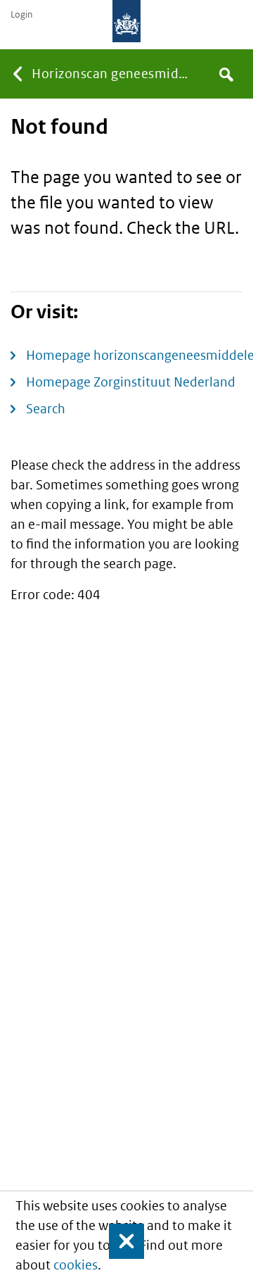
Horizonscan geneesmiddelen (114, 73)
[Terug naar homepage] (126, 21)
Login (21, 14)
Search (45, 409)
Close (120, 1241)
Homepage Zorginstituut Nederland (130, 382)
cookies (75, 1265)
